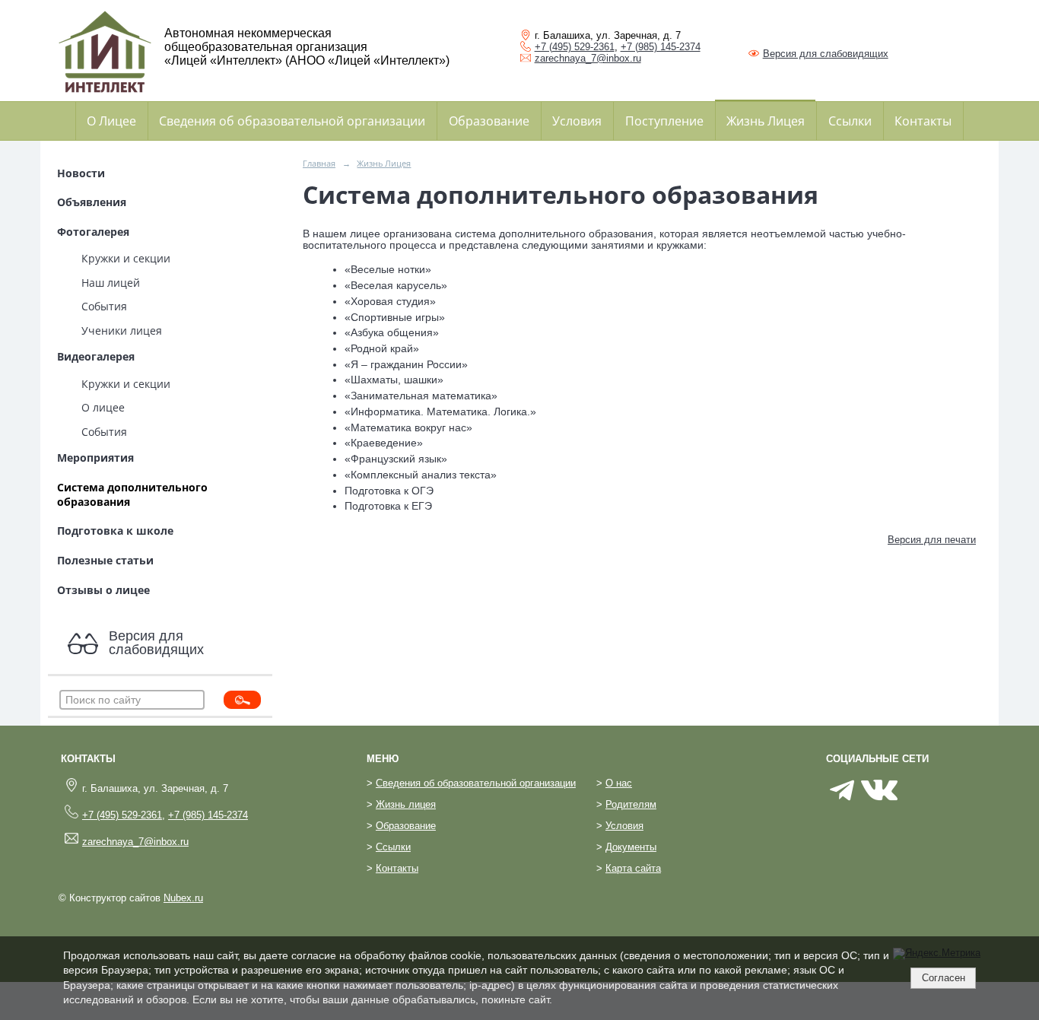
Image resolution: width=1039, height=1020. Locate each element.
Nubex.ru (183, 898)
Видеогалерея (96, 356)
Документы (630, 847)
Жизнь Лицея (765, 121)
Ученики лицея (121, 330)
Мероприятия (95, 457)
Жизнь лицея (406, 804)
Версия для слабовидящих (825, 53)
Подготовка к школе (115, 530)
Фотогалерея (93, 231)
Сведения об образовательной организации (292, 121)
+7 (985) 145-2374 (661, 46)
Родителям (630, 804)
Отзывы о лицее (103, 590)
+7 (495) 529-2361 (575, 46)
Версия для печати (932, 540)
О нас (618, 783)
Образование (489, 121)
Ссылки (850, 121)
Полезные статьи (105, 560)
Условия (577, 121)
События (104, 306)
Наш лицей (110, 282)
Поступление (664, 121)
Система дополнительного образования (132, 494)
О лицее (103, 407)
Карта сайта (633, 868)
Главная (319, 163)
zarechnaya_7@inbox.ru (588, 58)
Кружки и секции (125, 258)
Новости (81, 173)
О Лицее (111, 121)
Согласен (943, 977)
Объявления (91, 202)
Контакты (923, 121)
